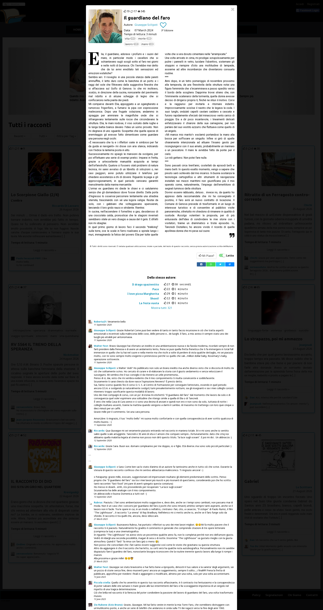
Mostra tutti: (161, 308)
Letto (230, 255)
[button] (167, 30)
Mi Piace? (208, 256)
